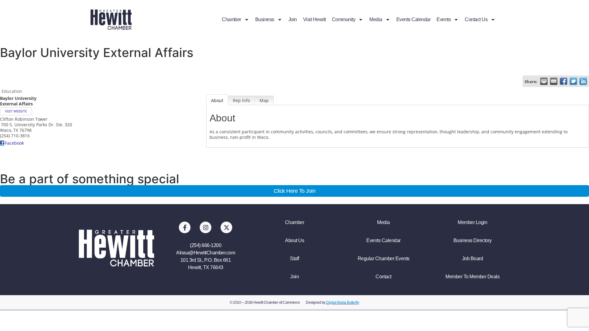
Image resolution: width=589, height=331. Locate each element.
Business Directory (472, 240)
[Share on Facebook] (563, 81)
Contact (383, 276)
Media (375, 19)
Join (292, 19)
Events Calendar (413, 19)
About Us (294, 240)
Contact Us (476, 19)
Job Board (472, 258)
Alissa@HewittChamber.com (205, 252)
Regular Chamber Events (384, 258)
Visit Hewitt (314, 19)
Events (444, 19)
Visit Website (16, 111)
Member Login (472, 222)
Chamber (231, 19)
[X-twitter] (226, 227)
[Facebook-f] (185, 227)
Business (264, 19)
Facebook (14, 143)
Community (344, 19)
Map (264, 100)
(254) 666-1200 (205, 245)
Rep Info (241, 100)
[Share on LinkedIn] (583, 81)
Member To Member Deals (472, 276)
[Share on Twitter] (573, 81)
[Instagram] (205, 227)
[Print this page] (544, 81)
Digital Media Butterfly (342, 302)
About (217, 100)
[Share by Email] (553, 81)
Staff (294, 258)
